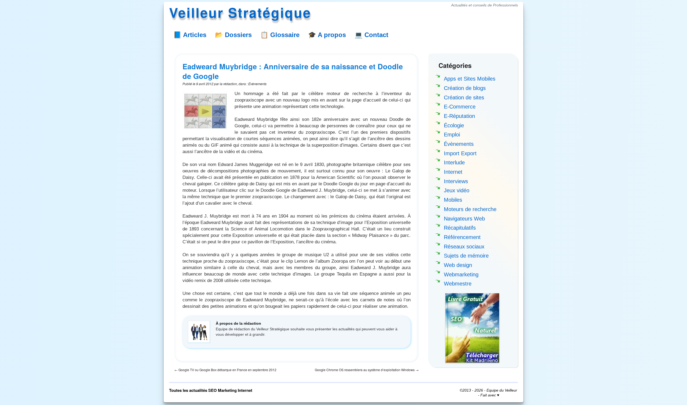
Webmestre (458, 284)
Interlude (454, 162)
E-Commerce (460, 107)
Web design (458, 265)
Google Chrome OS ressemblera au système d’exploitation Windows (367, 369)
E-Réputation (459, 116)
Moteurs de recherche (470, 209)
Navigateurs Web (464, 219)
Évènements (459, 144)
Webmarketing (461, 274)
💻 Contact (371, 34)
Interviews (456, 181)
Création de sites (464, 97)
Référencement (462, 237)
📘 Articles (189, 34)
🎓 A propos (327, 34)
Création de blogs (465, 88)
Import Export (460, 153)
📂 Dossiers (233, 34)
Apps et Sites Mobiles (469, 79)
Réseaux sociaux (464, 246)
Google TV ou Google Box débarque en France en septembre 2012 (225, 369)
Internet (453, 172)
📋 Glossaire (279, 34)
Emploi (452, 135)
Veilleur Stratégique (240, 12)
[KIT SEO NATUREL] (472, 328)
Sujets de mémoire (466, 256)
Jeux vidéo (456, 190)
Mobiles (453, 200)
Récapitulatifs (460, 228)
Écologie (454, 125)
